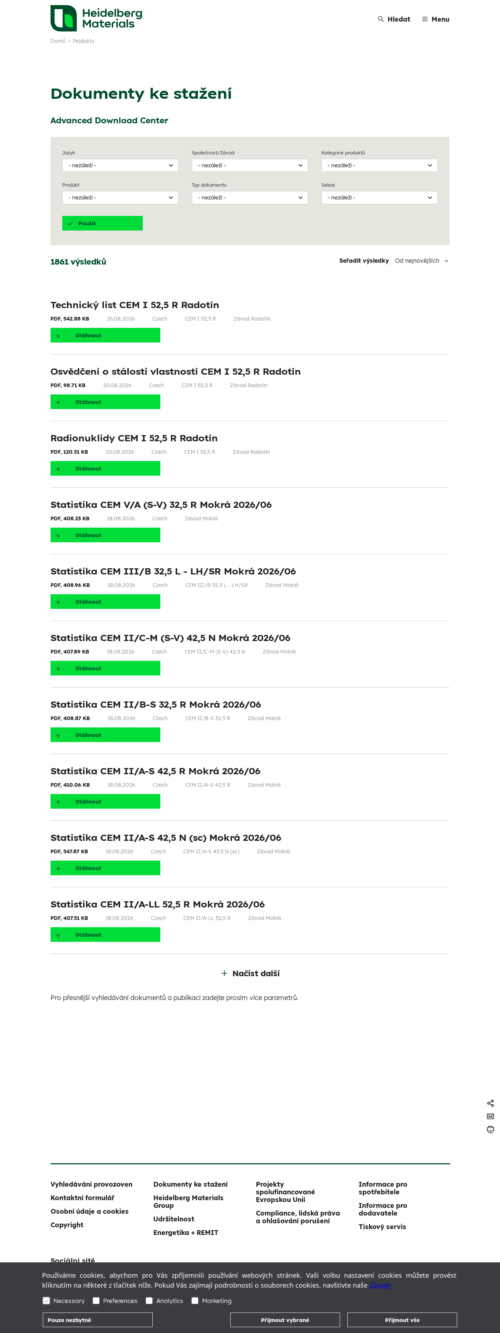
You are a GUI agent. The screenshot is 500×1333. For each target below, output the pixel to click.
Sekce (328, 185)
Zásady (380, 1285)
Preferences (120, 1300)
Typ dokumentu (209, 185)
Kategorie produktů (343, 153)
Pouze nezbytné (69, 1320)
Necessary (69, 1300)
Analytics (169, 1300)
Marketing (217, 1300)
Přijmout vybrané (285, 1320)
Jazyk (68, 153)
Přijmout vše (402, 1320)
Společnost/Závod (213, 153)
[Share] (490, 1103)
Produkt (70, 185)
